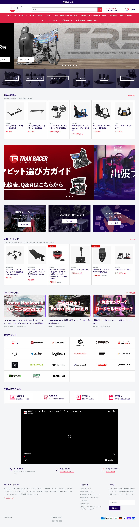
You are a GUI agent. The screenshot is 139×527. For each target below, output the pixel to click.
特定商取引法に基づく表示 (89, 497)
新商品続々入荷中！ (69, 2)
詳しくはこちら (9, 498)
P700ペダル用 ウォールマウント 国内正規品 (14, 127)
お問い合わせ (110, 471)
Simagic (8, 123)
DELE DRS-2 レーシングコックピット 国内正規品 (102, 127)
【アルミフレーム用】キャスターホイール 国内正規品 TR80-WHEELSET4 (14, 272)
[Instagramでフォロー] (60, 521)
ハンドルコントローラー (58, 78)
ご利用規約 (84, 500)
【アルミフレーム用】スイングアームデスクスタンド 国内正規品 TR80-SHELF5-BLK (36, 273)
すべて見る (132, 95)
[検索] (99, 9)
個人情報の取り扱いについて (90, 494)
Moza (29, 123)
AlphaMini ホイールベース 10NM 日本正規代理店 (101, 271)
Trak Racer (74, 123)
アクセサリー (127, 78)
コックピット (11, 78)
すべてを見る (131, 293)
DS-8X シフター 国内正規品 (80, 270)
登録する (115, 508)
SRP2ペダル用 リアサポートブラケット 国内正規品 (36, 127)
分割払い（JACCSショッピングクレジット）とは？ (91, 508)
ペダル (104, 78)
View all (133, 239)
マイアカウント (112, 10)
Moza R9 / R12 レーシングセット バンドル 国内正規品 (58, 127)
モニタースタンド (34, 78)
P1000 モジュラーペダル (123, 270)
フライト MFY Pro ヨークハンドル (123, 127)
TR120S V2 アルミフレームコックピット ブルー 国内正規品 (80, 128)
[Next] (135, 119)
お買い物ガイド (85, 488)
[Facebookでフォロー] (53, 521)
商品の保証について (67, 471)
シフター (81, 78)
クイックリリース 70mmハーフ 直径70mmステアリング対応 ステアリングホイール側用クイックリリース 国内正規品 (58, 274)
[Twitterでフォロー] (57, 521)
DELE (94, 123)
